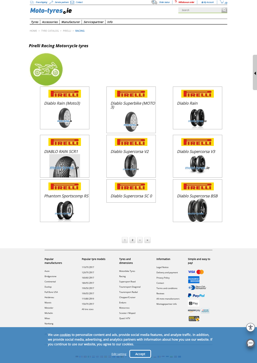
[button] (250, 327)
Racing (122, 276)
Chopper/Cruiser (127, 297)
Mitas (47, 318)
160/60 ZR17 (88, 277)
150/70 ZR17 (88, 303)
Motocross (124, 307)
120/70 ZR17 (88, 272)
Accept (140, 354)
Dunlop (48, 286)
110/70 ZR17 (88, 267)
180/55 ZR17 (88, 282)
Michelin (49, 313)
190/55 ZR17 (88, 293)
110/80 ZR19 (88, 298)
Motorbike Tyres (127, 271)
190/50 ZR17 (88, 288)
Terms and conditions (166, 288)
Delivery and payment (167, 272)
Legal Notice (162, 267)
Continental (50, 281)
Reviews (160, 293)
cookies (65, 335)
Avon (47, 271)
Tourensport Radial (128, 292)
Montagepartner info (166, 303)
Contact (160, 282)
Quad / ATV (124, 318)
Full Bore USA (51, 292)
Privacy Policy (163, 277)
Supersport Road (127, 281)
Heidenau (49, 297)
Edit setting (119, 354)
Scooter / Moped (127, 313)
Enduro (122, 302)
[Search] (224, 10)
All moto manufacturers (168, 298)
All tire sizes (88, 309)
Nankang (49, 323)
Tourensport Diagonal (130, 286)
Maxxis (48, 302)
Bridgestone (50, 276)
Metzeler (49, 307)
